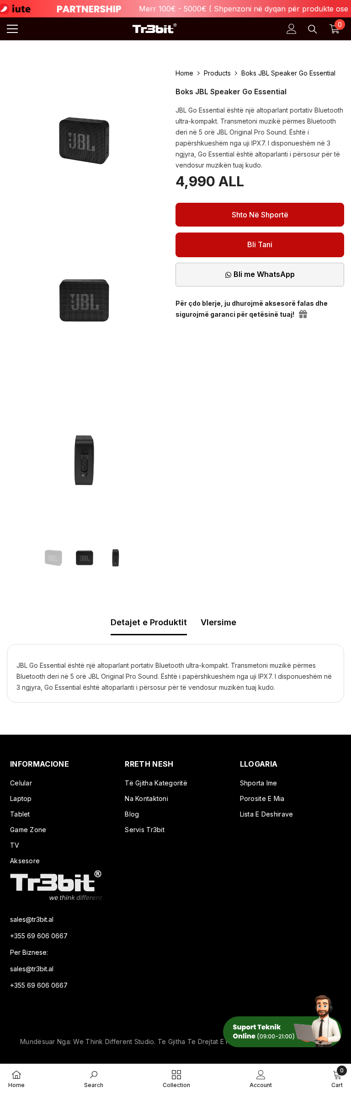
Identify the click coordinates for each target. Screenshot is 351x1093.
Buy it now (260, 245)
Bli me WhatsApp (264, 274)
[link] (93, 1078)
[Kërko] (312, 29)
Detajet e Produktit (149, 622)
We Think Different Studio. (115, 1041)
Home (184, 73)
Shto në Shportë (260, 214)
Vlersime (218, 622)
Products (217, 73)
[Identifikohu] (292, 29)
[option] (53, 558)
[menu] (12, 28)
